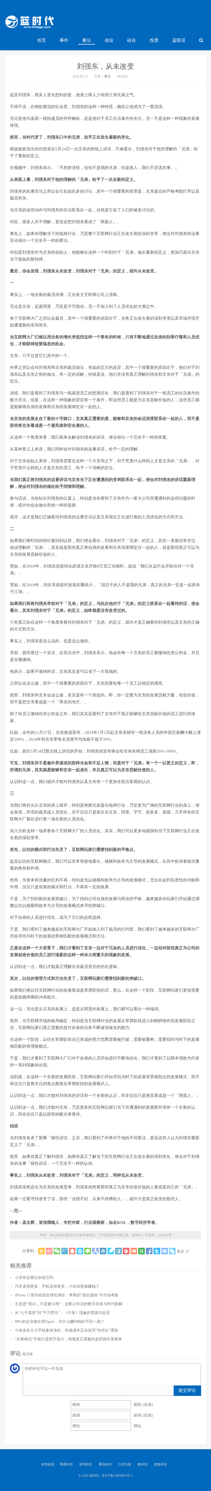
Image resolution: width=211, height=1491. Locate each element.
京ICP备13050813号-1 (117, 1476)
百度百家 (124, 1464)
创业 (109, 40)
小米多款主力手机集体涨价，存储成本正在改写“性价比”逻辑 (66, 1330)
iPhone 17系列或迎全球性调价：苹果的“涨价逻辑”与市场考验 (66, 1295)
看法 (86, 40)
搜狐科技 (160, 1464)
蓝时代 (29, 23)
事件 (64, 40)
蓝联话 (178, 40)
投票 (154, 40)
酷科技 (143, 1464)
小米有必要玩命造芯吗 (34, 1278)
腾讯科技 (105, 1464)
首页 (41, 40)
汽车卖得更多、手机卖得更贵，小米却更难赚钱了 (57, 1286)
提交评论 (187, 1390)
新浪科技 (85, 1464)
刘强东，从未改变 (105, 66)
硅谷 (131, 40)
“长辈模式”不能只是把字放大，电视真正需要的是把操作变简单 (68, 1339)
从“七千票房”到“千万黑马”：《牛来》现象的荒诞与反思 (62, 1313)
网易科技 (66, 1464)
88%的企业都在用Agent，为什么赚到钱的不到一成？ (59, 1322)
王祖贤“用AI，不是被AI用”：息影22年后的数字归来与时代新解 (69, 1304)
